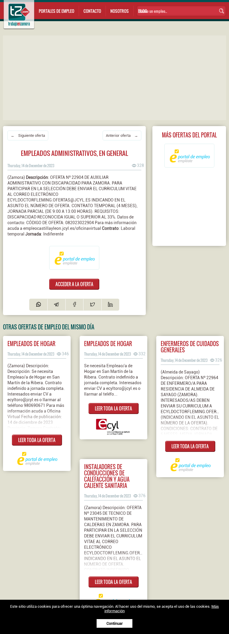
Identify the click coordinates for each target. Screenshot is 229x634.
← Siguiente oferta (28, 135)
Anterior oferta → (122, 135)
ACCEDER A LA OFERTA (74, 284)
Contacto (92, 11)
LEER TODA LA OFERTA (36, 440)
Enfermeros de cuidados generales (190, 347)
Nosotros (119, 11)
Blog (142, 11)
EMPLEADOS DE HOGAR (108, 344)
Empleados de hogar (31, 344)
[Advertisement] (116, 77)
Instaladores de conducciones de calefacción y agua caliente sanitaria (106, 476)
